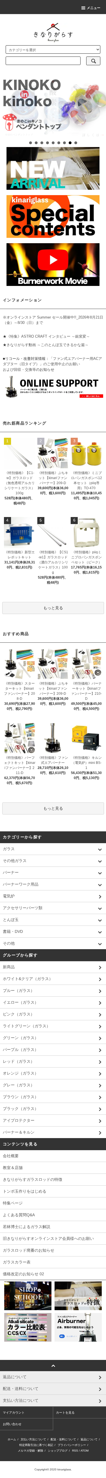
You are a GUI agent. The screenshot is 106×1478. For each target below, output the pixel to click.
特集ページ (13, 1203)
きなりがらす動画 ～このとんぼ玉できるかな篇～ (47, 345)
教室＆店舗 (13, 1167)
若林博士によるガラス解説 (26, 1226)
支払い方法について (33, 1439)
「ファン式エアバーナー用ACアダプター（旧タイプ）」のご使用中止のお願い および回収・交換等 (52, 364)
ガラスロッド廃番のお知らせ (28, 1250)
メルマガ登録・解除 (30, 1450)
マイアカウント (14, 1412)
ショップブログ (58, 1450)
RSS (75, 1450)
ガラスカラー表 (17, 1262)
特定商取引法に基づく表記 (36, 1445)
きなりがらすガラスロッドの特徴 (32, 1179)
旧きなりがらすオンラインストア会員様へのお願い (48, 1238)
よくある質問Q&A (19, 1215)
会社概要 (11, 1156)
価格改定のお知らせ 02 (23, 1274)
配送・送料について (63, 1439)
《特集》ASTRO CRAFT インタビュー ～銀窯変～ (48, 336)
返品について (89, 1439)
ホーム (12, 1439)
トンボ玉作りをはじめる (24, 1191)
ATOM (84, 1450)
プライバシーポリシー (72, 1445)
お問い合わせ (12, 1424)
